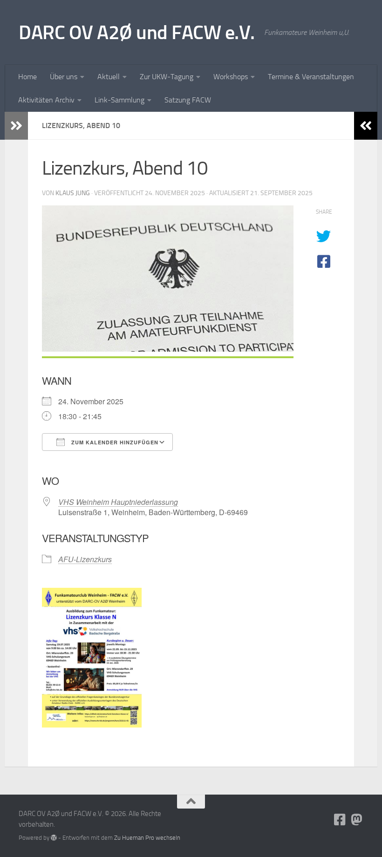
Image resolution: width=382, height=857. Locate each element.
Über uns (63, 76)
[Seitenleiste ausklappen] (16, 126)
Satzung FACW (187, 99)
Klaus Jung (72, 193)
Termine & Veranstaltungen (311, 76)
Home (27, 76)
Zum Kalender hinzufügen (113, 442)
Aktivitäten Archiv (46, 99)
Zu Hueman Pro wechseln (147, 837)
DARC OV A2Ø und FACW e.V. (137, 32)
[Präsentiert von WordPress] (54, 838)
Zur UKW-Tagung (166, 76)
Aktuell (108, 76)
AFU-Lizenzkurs (85, 559)
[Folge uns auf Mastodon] (356, 819)
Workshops (230, 76)
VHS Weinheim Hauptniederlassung (118, 502)
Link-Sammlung (119, 99)
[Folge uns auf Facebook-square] (340, 819)
